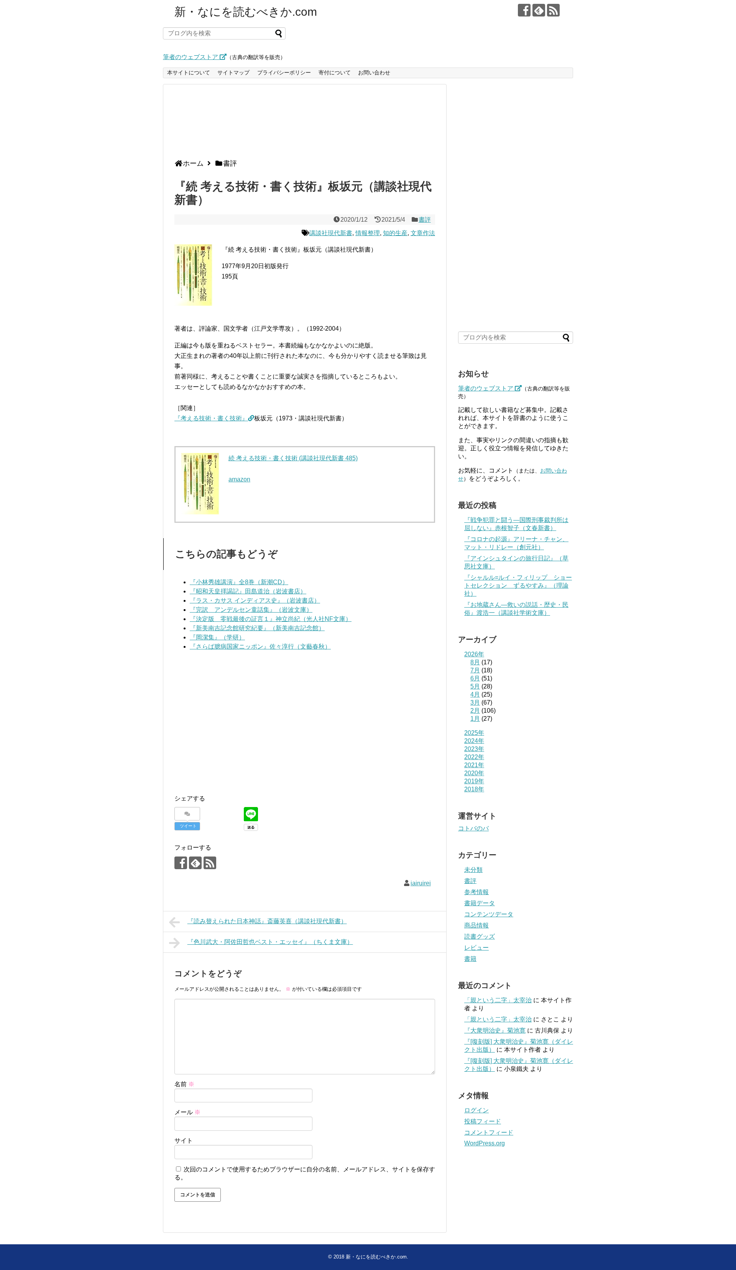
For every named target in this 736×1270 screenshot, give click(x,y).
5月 (475, 686)
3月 (475, 702)
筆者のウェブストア (191, 57)
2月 (475, 710)
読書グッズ (479, 936)
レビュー (476, 947)
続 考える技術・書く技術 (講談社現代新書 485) (293, 458)
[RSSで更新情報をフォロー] (553, 10)
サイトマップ (233, 72)
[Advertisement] (302, 125)
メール (187, 1112)
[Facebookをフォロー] (524, 10)
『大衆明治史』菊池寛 (495, 1030)
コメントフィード (488, 1132)
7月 (475, 670)
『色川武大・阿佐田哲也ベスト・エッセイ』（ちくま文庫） (270, 942)
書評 (425, 219)
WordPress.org (484, 1143)
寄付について (335, 72)
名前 (184, 1084)
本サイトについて (188, 72)
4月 (475, 694)
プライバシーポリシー (284, 72)
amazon (239, 479)
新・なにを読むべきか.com (245, 11)
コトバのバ (473, 828)
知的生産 (395, 233)
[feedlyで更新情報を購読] (538, 10)
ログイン (476, 1110)
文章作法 (423, 233)
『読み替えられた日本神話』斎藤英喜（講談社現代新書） (267, 921)
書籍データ (479, 903)
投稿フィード (482, 1121)
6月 (475, 678)
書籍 (470, 958)
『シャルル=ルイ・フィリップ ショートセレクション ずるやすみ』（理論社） (518, 585)
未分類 (473, 869)
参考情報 (476, 892)
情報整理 (367, 233)
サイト (183, 1140)
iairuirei (421, 883)
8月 (475, 662)
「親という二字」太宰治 (498, 1000)
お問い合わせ (374, 72)
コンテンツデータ (488, 914)
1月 (475, 718)
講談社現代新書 (330, 233)
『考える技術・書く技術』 (211, 418)
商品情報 (476, 925)
